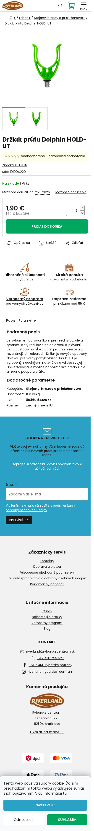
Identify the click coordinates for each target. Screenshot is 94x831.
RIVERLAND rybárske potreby (50, 665)
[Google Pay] (61, 775)
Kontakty (47, 561)
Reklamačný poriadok (47, 584)
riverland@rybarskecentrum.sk (50, 651)
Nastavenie (45, 805)
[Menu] (83, 5)
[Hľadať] (59, 5)
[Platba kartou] (61, 758)
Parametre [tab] (27, 320)
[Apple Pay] (32, 775)
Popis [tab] (11, 320)
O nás (47, 611)
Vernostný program (47, 623)
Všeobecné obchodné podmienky (47, 572)
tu (65, 793)
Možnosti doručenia (70, 192)
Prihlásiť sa (19, 520)
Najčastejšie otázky (47, 617)
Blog (47, 629)
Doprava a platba (47, 567)
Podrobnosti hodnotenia (66, 156)
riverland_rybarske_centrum (50, 671)
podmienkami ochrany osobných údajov (40, 507)
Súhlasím (67, 819)
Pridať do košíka (47, 226)
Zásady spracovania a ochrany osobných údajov (47, 578)
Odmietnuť (23, 819)
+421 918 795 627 (50, 658)
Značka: (14, 165)
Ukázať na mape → (47, 732)
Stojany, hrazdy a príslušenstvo (53, 388)
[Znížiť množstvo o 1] (82, 213)
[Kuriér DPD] (32, 758)
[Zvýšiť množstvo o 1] (82, 207)
